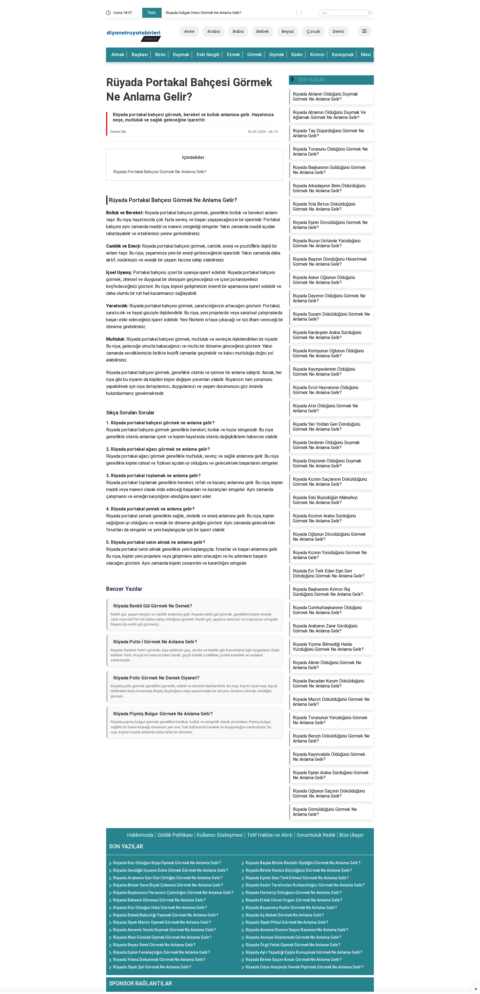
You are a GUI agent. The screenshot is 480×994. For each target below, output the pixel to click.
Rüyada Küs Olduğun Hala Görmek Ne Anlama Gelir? (160, 907)
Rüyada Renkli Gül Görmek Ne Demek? (152, 606)
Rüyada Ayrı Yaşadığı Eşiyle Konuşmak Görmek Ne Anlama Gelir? (304, 952)
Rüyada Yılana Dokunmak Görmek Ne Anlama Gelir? (159, 959)
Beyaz (288, 31)
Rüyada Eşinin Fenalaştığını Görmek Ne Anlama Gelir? (161, 952)
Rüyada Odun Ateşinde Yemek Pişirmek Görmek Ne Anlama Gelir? (304, 967)
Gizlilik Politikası (175, 835)
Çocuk (313, 31)
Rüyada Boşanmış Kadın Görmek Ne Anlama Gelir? (291, 907)
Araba (213, 31)
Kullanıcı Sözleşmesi (220, 835)
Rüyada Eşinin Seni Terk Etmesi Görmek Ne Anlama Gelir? (297, 878)
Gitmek (254, 54)
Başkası (140, 54)
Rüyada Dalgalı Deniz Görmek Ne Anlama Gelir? (203, 13)
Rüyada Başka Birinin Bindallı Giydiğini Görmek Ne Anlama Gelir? (303, 863)
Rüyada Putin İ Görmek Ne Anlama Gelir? (155, 641)
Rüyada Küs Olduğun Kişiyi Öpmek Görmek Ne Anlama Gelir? (167, 863)
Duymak (181, 54)
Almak (117, 54)
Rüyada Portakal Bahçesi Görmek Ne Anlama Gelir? (160, 171)
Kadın (297, 54)
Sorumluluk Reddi (316, 835)
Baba (238, 31)
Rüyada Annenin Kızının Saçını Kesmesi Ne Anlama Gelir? (297, 930)
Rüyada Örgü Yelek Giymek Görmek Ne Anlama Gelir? (293, 945)
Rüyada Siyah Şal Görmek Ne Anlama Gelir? (152, 967)
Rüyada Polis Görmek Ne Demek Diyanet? (156, 678)
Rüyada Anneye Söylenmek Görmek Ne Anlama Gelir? (293, 937)
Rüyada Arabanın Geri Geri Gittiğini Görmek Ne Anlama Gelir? (167, 878)
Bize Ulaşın (351, 835)
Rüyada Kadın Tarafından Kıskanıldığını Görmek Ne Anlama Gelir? (305, 885)
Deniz (338, 31)
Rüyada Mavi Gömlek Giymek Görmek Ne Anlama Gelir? (162, 937)
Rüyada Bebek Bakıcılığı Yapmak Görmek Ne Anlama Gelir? (165, 915)
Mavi (366, 54)
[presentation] (296, 13)
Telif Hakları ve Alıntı (269, 835)
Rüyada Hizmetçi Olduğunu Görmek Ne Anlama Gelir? (294, 892)
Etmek (233, 54)
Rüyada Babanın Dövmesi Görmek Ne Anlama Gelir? (159, 900)
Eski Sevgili (208, 54)
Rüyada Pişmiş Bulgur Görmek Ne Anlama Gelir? (163, 713)
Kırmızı (317, 54)
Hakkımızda (140, 835)
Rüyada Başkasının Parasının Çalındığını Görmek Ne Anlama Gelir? (173, 892)
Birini (160, 54)
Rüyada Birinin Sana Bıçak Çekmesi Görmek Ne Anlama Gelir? (168, 885)
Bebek (262, 31)
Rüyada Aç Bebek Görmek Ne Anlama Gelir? (285, 915)
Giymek (276, 54)
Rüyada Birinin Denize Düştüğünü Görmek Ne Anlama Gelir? (299, 870)
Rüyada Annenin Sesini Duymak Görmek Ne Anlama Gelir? (164, 930)
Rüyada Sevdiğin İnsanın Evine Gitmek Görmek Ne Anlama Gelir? (170, 870)
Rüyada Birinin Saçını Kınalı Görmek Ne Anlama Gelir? (294, 959)
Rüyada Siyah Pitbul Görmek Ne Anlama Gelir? (287, 922)
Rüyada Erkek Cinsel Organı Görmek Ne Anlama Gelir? (294, 900)
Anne (189, 31)
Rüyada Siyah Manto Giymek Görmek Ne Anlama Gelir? (162, 922)
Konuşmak (343, 54)
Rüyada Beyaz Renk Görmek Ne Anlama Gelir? (154, 945)
